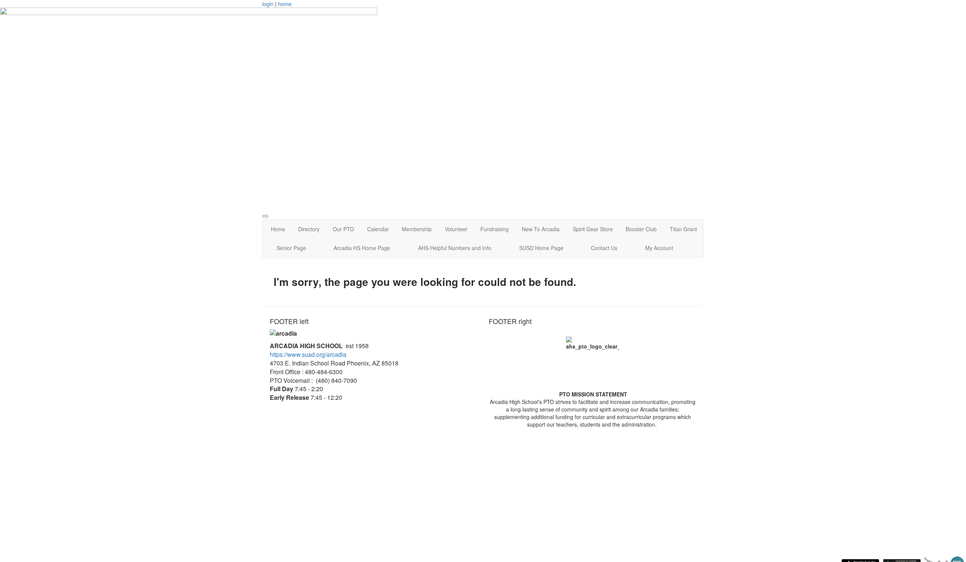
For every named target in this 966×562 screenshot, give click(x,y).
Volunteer (456, 229)
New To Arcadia (541, 229)
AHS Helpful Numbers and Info (454, 248)
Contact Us (604, 248)
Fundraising (494, 229)
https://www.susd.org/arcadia (308, 354)
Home (278, 229)
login (268, 4)
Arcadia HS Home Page (362, 248)
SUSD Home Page (541, 248)
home (285, 4)
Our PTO (343, 229)
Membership (417, 229)
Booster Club (641, 229)
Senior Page (291, 248)
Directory (309, 229)
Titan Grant (683, 229)
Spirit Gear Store (593, 229)
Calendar (378, 229)
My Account (659, 248)
